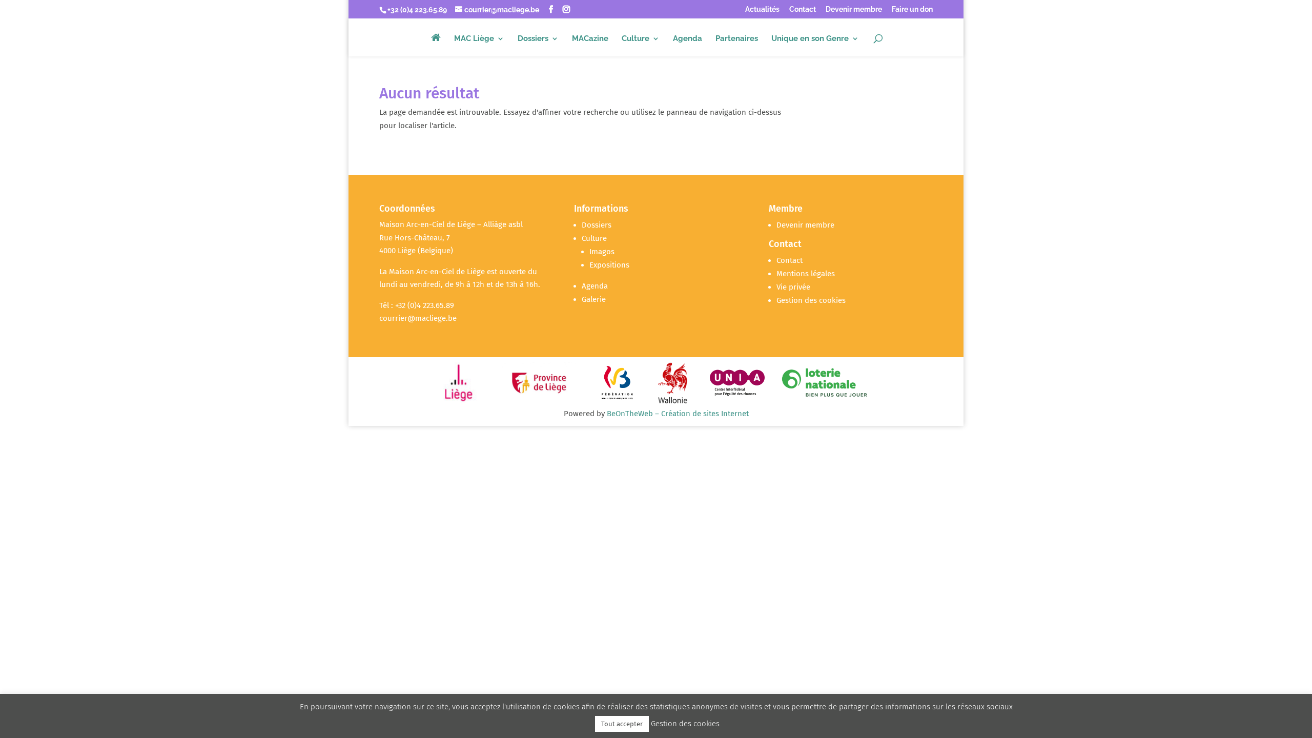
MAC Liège (474, 39)
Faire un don (912, 9)
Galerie (594, 299)
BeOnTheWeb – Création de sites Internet (678, 413)
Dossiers (533, 39)
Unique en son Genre (810, 39)
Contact (802, 9)
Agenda (687, 39)
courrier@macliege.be (418, 318)
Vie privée (793, 287)
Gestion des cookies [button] (811, 300)
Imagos (601, 251)
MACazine (590, 39)
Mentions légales (805, 273)
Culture (635, 39)
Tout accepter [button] (622, 724)
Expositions (609, 265)
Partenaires (736, 39)
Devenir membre (854, 9)
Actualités (762, 9)
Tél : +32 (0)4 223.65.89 (416, 305)
